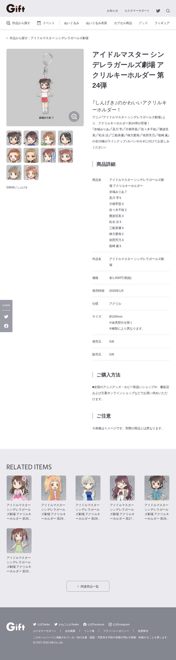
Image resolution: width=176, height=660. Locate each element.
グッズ (143, 23)
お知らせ (112, 10)
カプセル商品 (123, 23)
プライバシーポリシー (116, 630)
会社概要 (70, 630)
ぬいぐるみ (71, 23)
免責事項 (143, 630)
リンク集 (89, 630)
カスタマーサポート (137, 10)
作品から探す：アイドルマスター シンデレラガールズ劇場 (49, 38)
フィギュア (162, 23)
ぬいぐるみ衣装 (96, 23)
